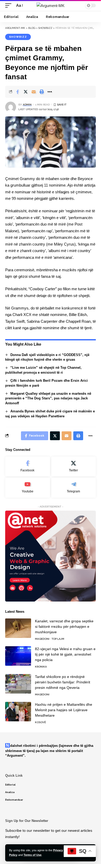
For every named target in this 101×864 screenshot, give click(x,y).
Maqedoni (42, 638)
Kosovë (40, 722)
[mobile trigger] (9, 5)
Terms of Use (32, 854)
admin (27, 104)
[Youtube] (27, 488)
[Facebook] (27, 467)
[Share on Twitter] (25, 92)
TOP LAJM (58, 638)
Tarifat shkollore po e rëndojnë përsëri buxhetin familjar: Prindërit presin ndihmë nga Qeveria (62, 682)
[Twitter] (73, 467)
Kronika (41, 666)
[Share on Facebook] (17, 92)
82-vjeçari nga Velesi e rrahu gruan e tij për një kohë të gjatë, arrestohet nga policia (65, 654)
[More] (49, 92)
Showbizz (18, 36)
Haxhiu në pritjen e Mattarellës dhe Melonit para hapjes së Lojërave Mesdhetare (63, 709)
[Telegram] (73, 488)
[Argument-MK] (50, 5)
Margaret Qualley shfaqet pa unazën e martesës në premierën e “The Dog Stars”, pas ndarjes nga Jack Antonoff (48, 398)
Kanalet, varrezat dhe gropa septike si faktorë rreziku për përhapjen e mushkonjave (64, 626)
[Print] (41, 92)
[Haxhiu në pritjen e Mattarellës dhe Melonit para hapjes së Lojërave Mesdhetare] (18, 711)
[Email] (33, 92)
